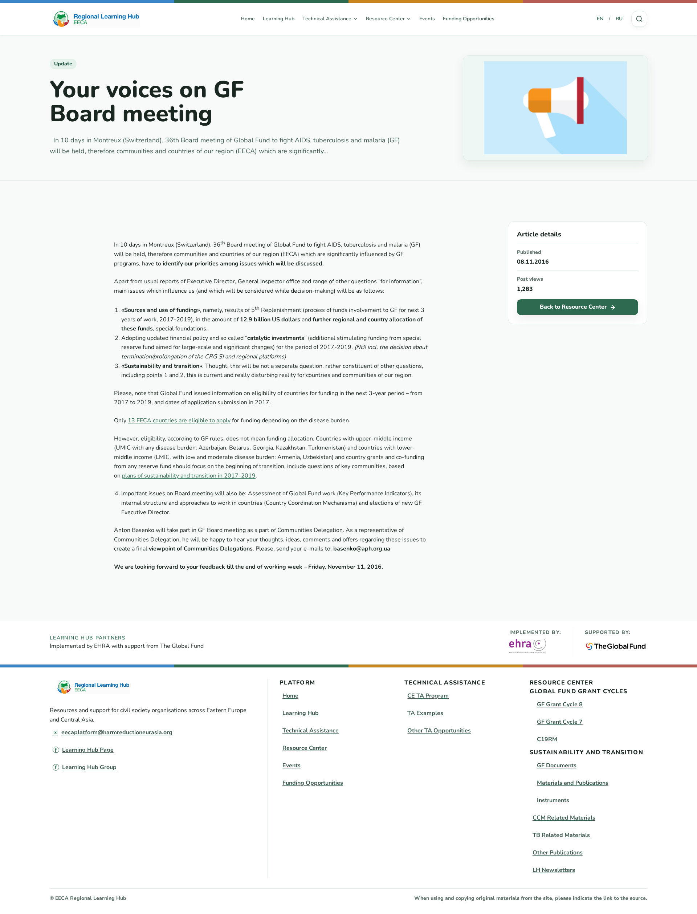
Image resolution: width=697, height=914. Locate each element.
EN (600, 18)
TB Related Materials (561, 835)
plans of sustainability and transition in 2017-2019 (189, 476)
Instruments (553, 800)
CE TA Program (428, 696)
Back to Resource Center (573, 307)
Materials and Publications (572, 783)
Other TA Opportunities (439, 731)
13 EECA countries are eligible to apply (179, 420)
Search (639, 19)
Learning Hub (278, 18)
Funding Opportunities (468, 18)
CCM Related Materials (564, 818)
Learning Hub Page (88, 750)
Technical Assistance (310, 731)
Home (248, 18)
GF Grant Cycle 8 (560, 704)
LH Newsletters (554, 870)
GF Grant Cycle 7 (560, 722)
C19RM (547, 739)
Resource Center (304, 748)
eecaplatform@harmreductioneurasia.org (116, 732)
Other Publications (558, 853)
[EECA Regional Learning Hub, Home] (96, 19)
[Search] (639, 19)
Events (427, 18)
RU (619, 18)
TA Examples (425, 713)
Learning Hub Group (89, 767)
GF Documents (556, 765)
